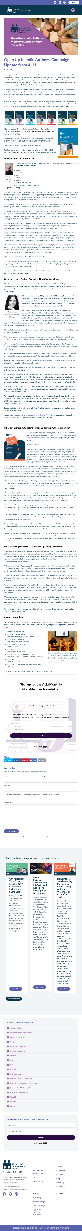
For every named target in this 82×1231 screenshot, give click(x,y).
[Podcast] (64, 2)
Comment (8, 803)
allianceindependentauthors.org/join (15, 1189)
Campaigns (14, 1042)
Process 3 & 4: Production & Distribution (24, 1083)
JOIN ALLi (73, 2)
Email (44, 776)
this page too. (63, 500)
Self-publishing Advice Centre (38, 1172)
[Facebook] (60, 2)
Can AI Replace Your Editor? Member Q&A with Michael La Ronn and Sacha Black (16, 885)
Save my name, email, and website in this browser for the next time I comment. (33, 794)
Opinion (13, 1065)
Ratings (36, 1194)
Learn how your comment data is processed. (45, 837)
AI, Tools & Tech (15, 1028)
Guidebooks (61, 1171)
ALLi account (17, 138)
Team (35, 1177)
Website (7, 785)
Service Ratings (39, 1202)
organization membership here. (35, 415)
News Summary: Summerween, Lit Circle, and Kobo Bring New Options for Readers (40, 885)
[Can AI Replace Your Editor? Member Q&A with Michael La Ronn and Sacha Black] (17, 874)
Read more (15, 988)
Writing (13, 1106)
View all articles (14, 998)
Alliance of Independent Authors (27, 75)
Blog (58, 1179)
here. (39, 145)
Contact (59, 1194)
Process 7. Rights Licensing (19, 1092)
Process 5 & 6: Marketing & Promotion (23, 1088)
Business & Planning (17, 1037)
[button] (8, 760)
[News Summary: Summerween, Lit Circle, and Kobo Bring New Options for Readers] (41, 873)
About (35, 1167)
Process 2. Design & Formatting (21, 1078)
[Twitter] (55, 2)
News (12, 1060)
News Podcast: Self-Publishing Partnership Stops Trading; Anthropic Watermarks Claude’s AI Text (64, 887)
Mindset (13, 1056)
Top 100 (13, 1097)
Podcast (13, 1069)
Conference (60, 1187)
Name (6, 776)
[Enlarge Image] (41, 36)
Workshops (60, 1183)
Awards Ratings (39, 1206)
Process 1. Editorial (16, 1074)
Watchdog (13, 1101)
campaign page (34, 339)
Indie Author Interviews (18, 1046)
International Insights (17, 1051)
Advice (59, 1167)
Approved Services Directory (37, 1212)
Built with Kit (41, 746)
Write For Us (38, 1181)
